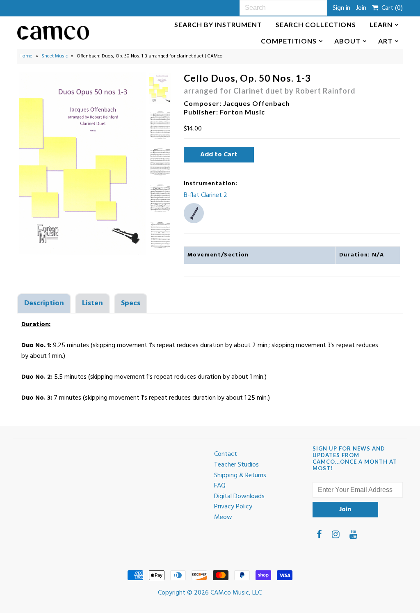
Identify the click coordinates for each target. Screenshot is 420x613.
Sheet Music (54, 56)
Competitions (289, 41)
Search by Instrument (218, 24)
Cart (390, 8)
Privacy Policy (233, 506)
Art (385, 41)
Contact (225, 454)
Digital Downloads (239, 496)
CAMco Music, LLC (236, 593)
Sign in (341, 8)
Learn (381, 24)
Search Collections (316, 24)
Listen (92, 303)
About (347, 41)
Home (25, 56)
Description (44, 303)
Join (361, 8)
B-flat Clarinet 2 (205, 195)
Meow (223, 517)
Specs (130, 303)
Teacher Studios (236, 465)
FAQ (220, 485)
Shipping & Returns (240, 475)
